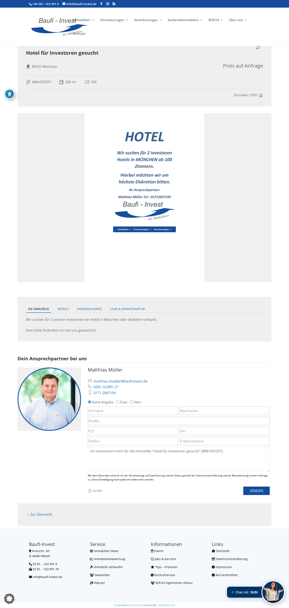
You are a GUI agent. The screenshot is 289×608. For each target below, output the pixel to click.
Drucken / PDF (245, 95)
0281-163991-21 (106, 387)
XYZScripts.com (166, 605)
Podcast (99, 583)
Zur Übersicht (41, 514)
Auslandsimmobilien (183, 20)
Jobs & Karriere (165, 559)
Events (158, 551)
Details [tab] (63, 309)
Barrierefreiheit (226, 575)
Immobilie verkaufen (108, 567)
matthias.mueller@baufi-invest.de (120, 381)
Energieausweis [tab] (89, 309)
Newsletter (102, 575)
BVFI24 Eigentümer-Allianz (174, 583)
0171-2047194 (105, 392)
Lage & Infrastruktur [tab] (127, 309)
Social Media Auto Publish (128, 605)
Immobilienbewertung (109, 559)
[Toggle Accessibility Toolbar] (9, 94)
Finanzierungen (112, 20)
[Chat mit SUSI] (273, 592)
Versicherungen (146, 20)
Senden (256, 490)
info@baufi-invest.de (47, 577)
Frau (123, 402)
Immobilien (81, 20)
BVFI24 (214, 20)
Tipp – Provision (166, 567)
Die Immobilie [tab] (38, 309)
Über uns (236, 20)
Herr (137, 402)
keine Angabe (102, 402)
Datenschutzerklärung (231, 559)
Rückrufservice (164, 575)
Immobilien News (105, 551)
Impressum (223, 567)
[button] (9, 598)
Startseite (222, 551)
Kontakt (79, 34)
